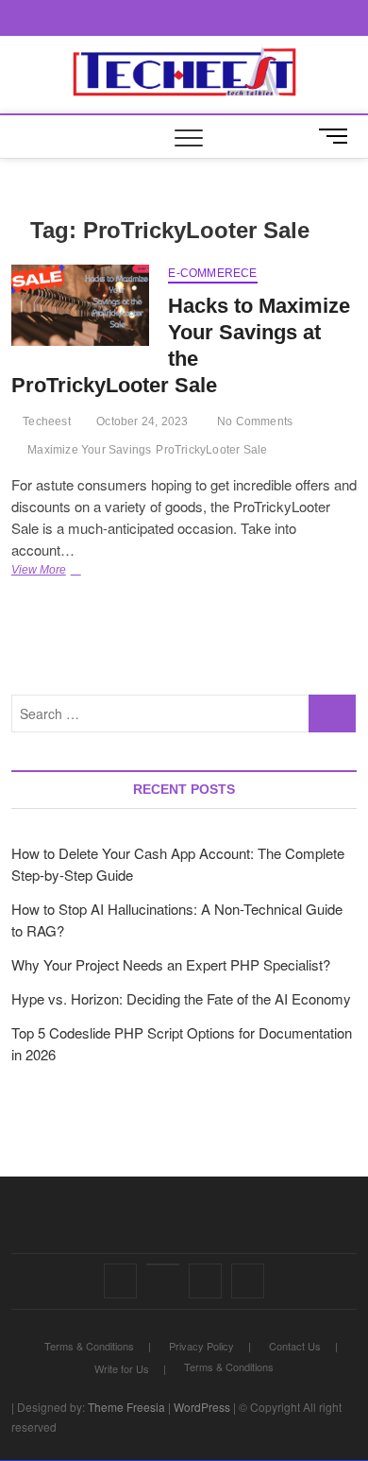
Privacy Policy (201, 1345)
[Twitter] (162, 1264)
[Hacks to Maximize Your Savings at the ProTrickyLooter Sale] (80, 305)
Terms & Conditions (89, 1345)
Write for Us (121, 1368)
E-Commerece (212, 273)
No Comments (253, 421)
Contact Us (295, 1345)
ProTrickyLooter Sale (211, 449)
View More (78, 571)
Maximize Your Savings (89, 449)
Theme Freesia (126, 1407)
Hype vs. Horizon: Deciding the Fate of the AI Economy (181, 998)
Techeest (45, 421)
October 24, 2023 (140, 421)
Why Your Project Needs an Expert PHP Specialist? (170, 964)
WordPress (202, 1407)
